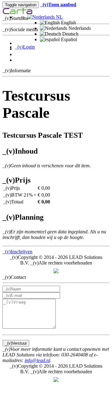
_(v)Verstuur (16, 343)
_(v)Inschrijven (17, 251)
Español (68, 39)
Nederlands (79, 28)
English (68, 22)
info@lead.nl (37, 360)
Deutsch (69, 33)
